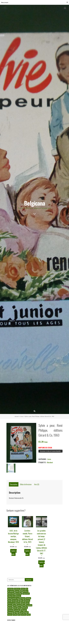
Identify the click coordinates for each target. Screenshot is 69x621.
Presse (21, 612)
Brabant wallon (11, 593)
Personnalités (17, 610)
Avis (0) (36, 484)
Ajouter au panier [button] (14, 552)
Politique (17, 612)
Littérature (19, 605)
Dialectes (19, 596)
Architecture (17, 589)
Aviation (17, 591)
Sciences (10, 614)
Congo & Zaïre (26, 593)
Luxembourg (29, 605)
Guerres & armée (11, 603)
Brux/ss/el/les (19, 593)
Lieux (14, 605)
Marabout (50, 462)
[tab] (13, 484)
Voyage (28, 614)
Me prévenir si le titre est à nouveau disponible (50, 451)
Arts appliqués (11, 591)
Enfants (9, 600)
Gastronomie (27, 600)
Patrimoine (10, 610)
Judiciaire (10, 605)
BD (20, 591)
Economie (23, 598)
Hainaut (18, 603)
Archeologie (10, 589)
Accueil (17, 416)
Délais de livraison (26, 484)
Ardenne (23, 589)
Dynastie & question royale (13, 598)
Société (15, 614)
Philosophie (23, 610)
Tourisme (24, 614)
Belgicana (34, 203)
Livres (21, 416)
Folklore (21, 600)
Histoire (23, 603)
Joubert (27, 603)
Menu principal (4, 2)
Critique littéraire (11, 596)
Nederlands (24, 607)
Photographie (11, 612)
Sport (19, 614)
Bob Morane (25, 591)
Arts (27, 589)
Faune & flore (15, 600)
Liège (24, 605)
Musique (15, 607)
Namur (19, 607)
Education (28, 598)
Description (13, 484)
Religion (26, 612)
